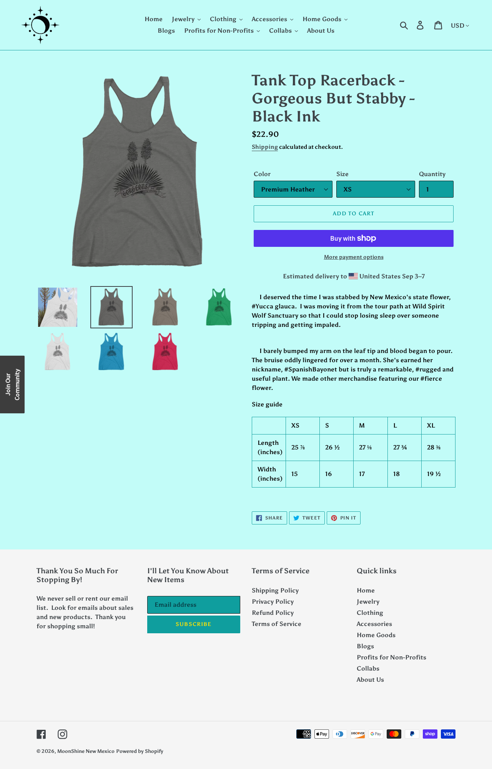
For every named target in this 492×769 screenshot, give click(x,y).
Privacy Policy (273, 601)
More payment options (354, 257)
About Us (370, 679)
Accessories (374, 624)
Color (262, 174)
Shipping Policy (275, 590)
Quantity (432, 174)
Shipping (265, 146)
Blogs (365, 646)
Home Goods (376, 635)
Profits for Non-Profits (391, 657)
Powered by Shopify (139, 751)
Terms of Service (276, 624)
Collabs (368, 668)
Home (366, 590)
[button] (12, 384)
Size (342, 174)
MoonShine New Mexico (86, 751)
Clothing (370, 612)
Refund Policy (273, 612)
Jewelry (368, 601)
